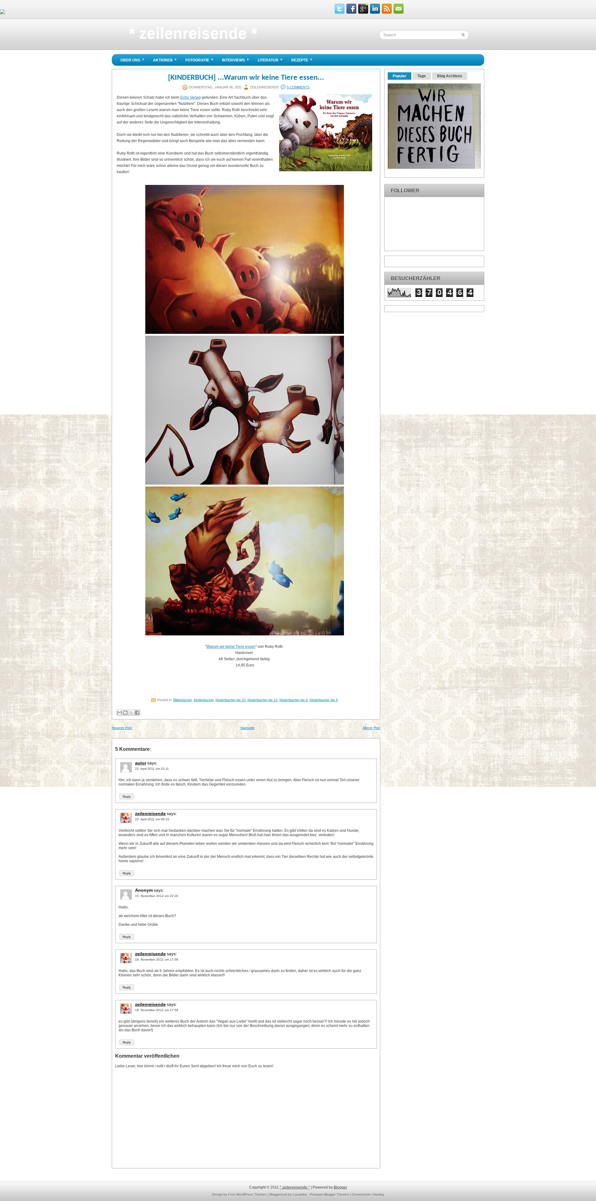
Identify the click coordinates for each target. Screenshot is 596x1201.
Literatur (270, 59)
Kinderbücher (204, 700)
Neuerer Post (122, 728)
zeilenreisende (150, 813)
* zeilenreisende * (193, 33)
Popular (399, 76)
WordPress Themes (251, 1194)
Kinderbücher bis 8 (323, 700)
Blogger (340, 1187)
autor (140, 762)
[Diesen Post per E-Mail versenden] (119, 713)
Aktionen (165, 59)
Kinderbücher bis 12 (262, 700)
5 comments (298, 87)
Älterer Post (371, 728)
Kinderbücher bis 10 (230, 700)
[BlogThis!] (125, 713)
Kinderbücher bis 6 (293, 700)
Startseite (247, 728)
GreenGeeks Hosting (368, 1194)
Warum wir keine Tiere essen (230, 646)
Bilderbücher (182, 700)
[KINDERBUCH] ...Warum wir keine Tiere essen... (246, 78)
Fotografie (199, 59)
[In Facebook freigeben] (137, 713)
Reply (127, 796)
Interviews (235, 59)
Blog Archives (449, 76)
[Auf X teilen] (131, 713)
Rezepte (301, 59)
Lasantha (300, 1194)
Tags (422, 76)
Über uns (132, 59)
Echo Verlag (190, 97)
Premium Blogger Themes (329, 1194)
